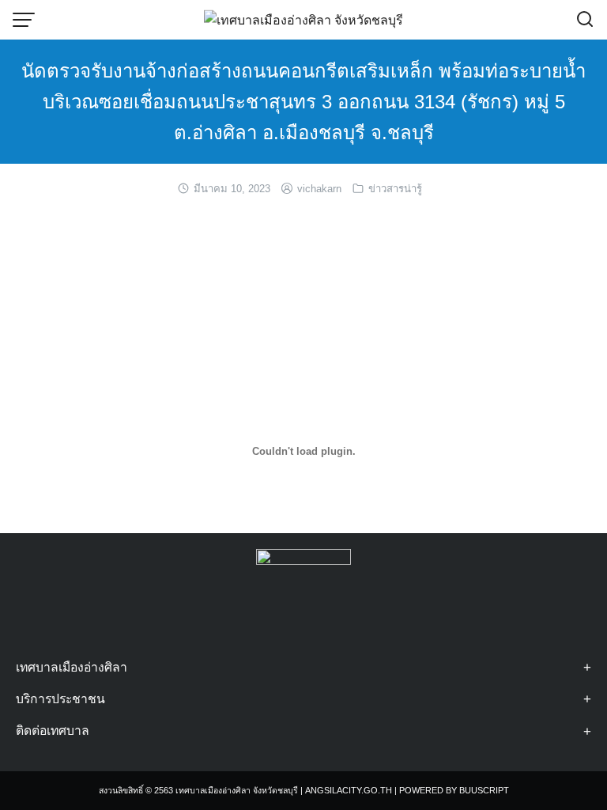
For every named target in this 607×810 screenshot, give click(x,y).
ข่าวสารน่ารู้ (395, 189)
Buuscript (484, 790)
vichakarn (319, 189)
